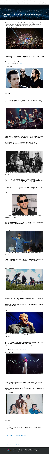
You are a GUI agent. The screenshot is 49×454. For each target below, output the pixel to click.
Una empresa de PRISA (10, 450)
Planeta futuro (34, 450)
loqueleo (32, 451)
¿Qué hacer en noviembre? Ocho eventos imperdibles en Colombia (16, 435)
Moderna (19, 451)
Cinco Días (26, 450)
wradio (23, 450)
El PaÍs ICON (26, 451)
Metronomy (7, 444)
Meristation (35, 451)
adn (34, 449)
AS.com (32, 449)
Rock (12, 444)
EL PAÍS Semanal (31, 450)
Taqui (25, 349)
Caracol (37, 449)
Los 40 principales (19, 449)
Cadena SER (30, 449)
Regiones (29, 2)
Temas (25, 2)
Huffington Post (17, 450)
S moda (29, 451)
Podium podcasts (22, 451)
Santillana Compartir (27, 449)
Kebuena (36, 450)
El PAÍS (16, 449)
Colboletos (20, 63)
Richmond (15, 451)
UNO (21, 450)
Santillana (23, 449)
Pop (10, 444)
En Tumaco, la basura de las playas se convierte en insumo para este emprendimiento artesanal (20, 437)
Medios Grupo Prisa (9, 451)
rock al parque (16, 444)
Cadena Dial (29, 450)
